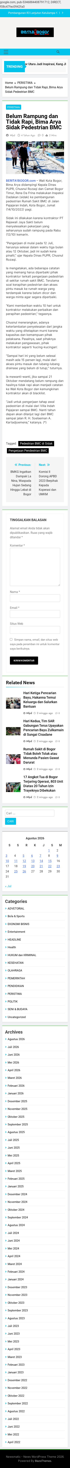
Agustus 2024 (16, 1225)
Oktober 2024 (16, 1209)
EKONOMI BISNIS (18, 924)
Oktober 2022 (16, 1395)
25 (16, 871)
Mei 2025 (13, 1155)
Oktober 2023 (16, 1302)
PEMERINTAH (16, 978)
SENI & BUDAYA (17, 1009)
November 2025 (17, 1109)
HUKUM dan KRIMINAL (22, 955)
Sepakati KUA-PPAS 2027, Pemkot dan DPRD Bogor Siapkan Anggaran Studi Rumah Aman (32, 13)
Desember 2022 (17, 1380)
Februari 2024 (16, 1271)
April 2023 (14, 1349)
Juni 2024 (14, 1240)
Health (12, 947)
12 (24, 861)
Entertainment (16, 931)
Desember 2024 (17, 1194)
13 (33, 861)
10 (7, 861)
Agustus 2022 (16, 1411)
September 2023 (18, 1310)
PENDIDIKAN (16, 986)
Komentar (17, 545)
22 (50, 866)
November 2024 (17, 1202)
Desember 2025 (17, 1101)
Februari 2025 (16, 1178)
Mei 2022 (13, 1434)
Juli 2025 (13, 1140)
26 (24, 871)
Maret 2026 (15, 1078)
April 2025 (14, 1163)
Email (14, 608)
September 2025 (18, 1124)
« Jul (8, 886)
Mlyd (12, 135)
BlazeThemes (43, 1460)
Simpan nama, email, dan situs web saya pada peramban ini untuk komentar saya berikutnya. (35, 644)
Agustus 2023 (16, 1318)
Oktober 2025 (16, 1116)
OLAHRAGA (15, 970)
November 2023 (17, 1295)
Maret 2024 (15, 1264)
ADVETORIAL (16, 908)
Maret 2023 (15, 1357)
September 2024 (18, 1217)
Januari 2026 (16, 1093)
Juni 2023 (14, 1333)
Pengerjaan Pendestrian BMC (28, 450)
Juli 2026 (13, 1047)
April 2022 (14, 1442)
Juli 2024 (13, 1233)
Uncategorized (17, 1017)
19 (24, 866)
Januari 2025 (16, 1186)
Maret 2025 (15, 1171)
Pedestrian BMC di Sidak (36, 443)
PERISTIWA (13, 107)
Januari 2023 (16, 1372)
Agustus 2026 (16, 1039)
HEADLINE (14, 939)
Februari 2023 (16, 1364)
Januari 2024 (16, 1279)
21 (41, 866)
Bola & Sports (16, 916)
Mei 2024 (13, 1248)
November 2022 (17, 1388)
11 (16, 861)
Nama (15, 592)
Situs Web (16, 623)
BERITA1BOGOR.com (21, 180)
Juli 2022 (13, 1419)
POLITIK (13, 1001)
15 (50, 861)
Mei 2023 (13, 1341)
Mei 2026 (13, 1062)
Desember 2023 (17, 1287)
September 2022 (18, 1403)
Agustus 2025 (16, 1132)
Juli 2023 (13, 1326)
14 (41, 861)
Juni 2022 (14, 1426)
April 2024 (14, 1256)
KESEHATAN (16, 963)
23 (58, 866)
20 (33, 866)
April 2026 (14, 1070)
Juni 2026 (14, 1054)
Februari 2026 (16, 1085)
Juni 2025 (14, 1147)
